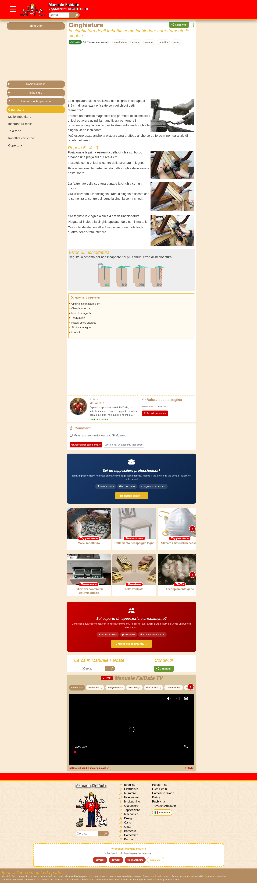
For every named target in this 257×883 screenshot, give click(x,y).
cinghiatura (120, 42)
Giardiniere (173, 687)
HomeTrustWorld (163, 793)
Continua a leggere (99, 419)
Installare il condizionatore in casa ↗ (89, 768)
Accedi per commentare (87, 444)
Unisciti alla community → (131, 643)
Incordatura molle (20, 124)
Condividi (181, 24)
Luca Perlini (159, 789)
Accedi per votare (156, 413)
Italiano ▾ (164, 812)
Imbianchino (153, 687)
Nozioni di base (35, 84)
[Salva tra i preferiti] (192, 25)
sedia (176, 42)
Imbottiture (35, 92)
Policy (156, 797)
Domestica (130, 835)
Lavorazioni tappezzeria (36, 101)
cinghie (149, 42)
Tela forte (14, 131)
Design (128, 818)
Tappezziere (57, 9)
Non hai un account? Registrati (125, 444)
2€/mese (116, 860)
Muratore (134, 687)
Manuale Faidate (64, 4)
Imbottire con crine (21, 138)
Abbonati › (155, 860)
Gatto (127, 826)
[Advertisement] (187, 10)
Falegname (115, 687)
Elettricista (95, 687)
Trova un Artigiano (164, 805)
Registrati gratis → (131, 495)
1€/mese (100, 860)
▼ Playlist (189, 768)
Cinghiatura (16, 109)
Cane (127, 822)
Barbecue (130, 831)
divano (136, 42)
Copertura (15, 145)
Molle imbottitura (19, 116)
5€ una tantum (135, 860)
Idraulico (77, 687)
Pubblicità (158, 801)
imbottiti (163, 42)
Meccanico (130, 814)
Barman (128, 839)
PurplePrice (159, 784)
